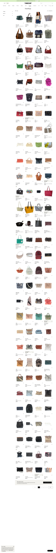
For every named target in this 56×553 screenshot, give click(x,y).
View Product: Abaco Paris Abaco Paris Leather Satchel (19, 20)
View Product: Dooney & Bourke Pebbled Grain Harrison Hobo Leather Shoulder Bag (48, 52)
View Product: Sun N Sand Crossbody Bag (29, 333)
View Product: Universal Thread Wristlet (19, 471)
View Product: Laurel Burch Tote (29, 20)
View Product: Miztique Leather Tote (19, 209)
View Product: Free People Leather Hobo (38, 394)
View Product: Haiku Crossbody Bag (19, 318)
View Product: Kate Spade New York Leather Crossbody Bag (19, 99)
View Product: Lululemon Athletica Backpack (29, 410)
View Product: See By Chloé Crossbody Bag (38, 147)
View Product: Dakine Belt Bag (29, 193)
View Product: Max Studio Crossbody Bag (29, 318)
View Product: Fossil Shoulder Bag (19, 394)
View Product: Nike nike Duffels (38, 68)
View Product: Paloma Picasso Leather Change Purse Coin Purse (19, 226)
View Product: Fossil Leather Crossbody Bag (48, 177)
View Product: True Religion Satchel (19, 379)
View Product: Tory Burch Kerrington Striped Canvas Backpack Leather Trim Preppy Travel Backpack (38, 36)
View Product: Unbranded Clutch (38, 333)
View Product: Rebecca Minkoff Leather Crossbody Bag (29, 241)
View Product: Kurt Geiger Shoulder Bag (29, 115)
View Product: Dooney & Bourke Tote (29, 209)
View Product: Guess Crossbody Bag (48, 410)
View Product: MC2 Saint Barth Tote (48, 318)
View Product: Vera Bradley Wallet (48, 456)
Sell (7, 3)
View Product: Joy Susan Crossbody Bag (48, 302)
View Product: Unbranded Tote (19, 272)
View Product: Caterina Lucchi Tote (48, 440)
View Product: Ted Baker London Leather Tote (38, 226)
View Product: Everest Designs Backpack (38, 256)
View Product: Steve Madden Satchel (19, 115)
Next (50, 487)
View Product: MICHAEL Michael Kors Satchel (19, 193)
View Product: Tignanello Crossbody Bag (29, 394)
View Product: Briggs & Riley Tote (19, 287)
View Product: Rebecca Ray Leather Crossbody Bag (29, 83)
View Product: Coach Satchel (38, 410)
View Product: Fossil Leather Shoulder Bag (19, 348)
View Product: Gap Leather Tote (19, 68)
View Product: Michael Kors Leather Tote (48, 20)
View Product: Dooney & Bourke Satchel (19, 177)
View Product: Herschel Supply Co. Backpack (29, 99)
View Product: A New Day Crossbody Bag (38, 162)
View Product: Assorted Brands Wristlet (19, 131)
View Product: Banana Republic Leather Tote (48, 394)
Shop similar (26, 118)
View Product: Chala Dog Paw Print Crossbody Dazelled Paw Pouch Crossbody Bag (29, 226)
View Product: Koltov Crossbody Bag (38, 302)
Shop (4, 3)
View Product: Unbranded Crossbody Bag (19, 83)
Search (41, 3)
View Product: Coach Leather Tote (19, 52)
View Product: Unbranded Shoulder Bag (19, 425)
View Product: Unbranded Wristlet (19, 302)
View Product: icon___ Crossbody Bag (38, 83)
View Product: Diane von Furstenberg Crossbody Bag (38, 379)
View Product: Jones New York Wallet (29, 425)
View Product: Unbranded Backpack (48, 36)
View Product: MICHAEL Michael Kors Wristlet (48, 162)
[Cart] (52, 5)
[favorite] (23, 23)
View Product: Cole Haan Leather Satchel (29, 162)
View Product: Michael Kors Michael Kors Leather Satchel (19, 36)
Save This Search (47, 482)
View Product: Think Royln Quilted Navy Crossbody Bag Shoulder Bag (38, 20)
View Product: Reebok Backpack (38, 364)
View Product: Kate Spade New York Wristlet (38, 131)
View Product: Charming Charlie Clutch (29, 177)
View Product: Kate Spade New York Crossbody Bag (48, 364)
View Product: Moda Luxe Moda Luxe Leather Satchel (29, 36)
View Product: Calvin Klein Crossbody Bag (48, 241)
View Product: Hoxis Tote (38, 115)
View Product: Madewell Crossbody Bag (29, 287)
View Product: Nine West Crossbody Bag (38, 425)
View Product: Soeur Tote (48, 348)
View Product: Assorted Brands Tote (29, 131)
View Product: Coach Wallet (48, 99)
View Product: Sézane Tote (29, 68)
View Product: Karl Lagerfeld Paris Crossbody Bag (48, 256)
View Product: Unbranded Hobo (38, 318)
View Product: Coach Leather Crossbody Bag (48, 131)
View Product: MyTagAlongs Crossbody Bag (48, 83)
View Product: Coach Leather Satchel (48, 209)
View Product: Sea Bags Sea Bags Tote (48, 147)
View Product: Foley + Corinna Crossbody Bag (19, 456)
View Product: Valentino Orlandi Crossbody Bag (48, 425)
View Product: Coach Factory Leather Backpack (38, 272)
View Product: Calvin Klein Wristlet (19, 440)
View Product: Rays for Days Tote (48, 471)
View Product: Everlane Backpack (29, 364)
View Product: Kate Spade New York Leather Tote (19, 241)
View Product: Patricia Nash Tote (48, 272)
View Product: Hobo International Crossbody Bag (38, 440)
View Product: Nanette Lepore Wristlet (19, 147)
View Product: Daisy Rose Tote (38, 456)
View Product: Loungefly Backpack (29, 272)
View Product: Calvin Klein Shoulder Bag (38, 287)
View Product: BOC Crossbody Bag (48, 379)
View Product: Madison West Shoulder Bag (19, 256)
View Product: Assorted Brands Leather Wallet (19, 333)
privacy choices (11, 550)
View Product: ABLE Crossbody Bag (19, 364)
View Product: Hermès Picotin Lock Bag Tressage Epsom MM (38, 177)
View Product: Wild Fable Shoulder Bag (48, 68)
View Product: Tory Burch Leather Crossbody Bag (38, 193)
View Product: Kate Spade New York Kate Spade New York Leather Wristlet (48, 226)
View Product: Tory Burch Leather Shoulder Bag (29, 471)
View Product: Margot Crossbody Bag (29, 379)
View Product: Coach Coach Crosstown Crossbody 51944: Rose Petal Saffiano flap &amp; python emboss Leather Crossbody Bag (38, 99)
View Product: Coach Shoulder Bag (38, 52)
